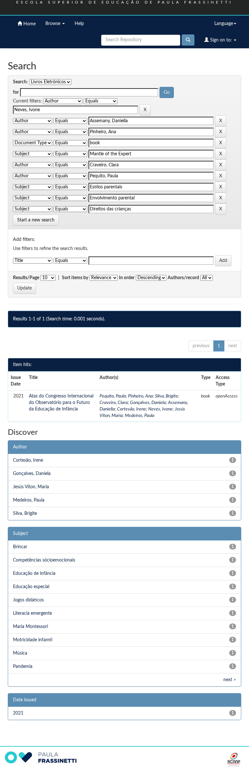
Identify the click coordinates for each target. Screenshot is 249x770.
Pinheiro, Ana (140, 396)
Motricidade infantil (32, 640)
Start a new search (35, 220)
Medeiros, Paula (139, 415)
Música (20, 653)
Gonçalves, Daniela (148, 402)
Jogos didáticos (28, 600)
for (16, 92)
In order (127, 278)
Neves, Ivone (160, 409)
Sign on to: (221, 40)
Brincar (20, 547)
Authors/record (183, 278)
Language (223, 23)
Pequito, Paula (113, 396)
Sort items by (75, 278)
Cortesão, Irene (131, 409)
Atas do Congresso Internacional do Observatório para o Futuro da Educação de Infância (61, 402)
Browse (53, 23)
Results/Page (26, 278)
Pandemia (22, 666)
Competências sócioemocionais (44, 560)
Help (79, 23)
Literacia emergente (32, 613)
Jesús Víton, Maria (31, 487)
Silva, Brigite (166, 396)
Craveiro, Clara (114, 402)
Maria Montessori (30, 626)
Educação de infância (34, 573)
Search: (20, 82)
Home (29, 24)
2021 (18, 713)
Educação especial (31, 587)
